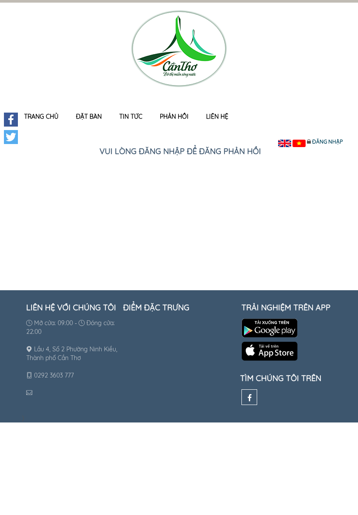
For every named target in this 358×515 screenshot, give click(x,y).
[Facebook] (249, 397)
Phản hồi (174, 116)
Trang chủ (41, 116)
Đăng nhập (327, 141)
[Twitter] (11, 137)
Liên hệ (217, 116)
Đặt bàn (89, 116)
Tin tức (130, 116)
